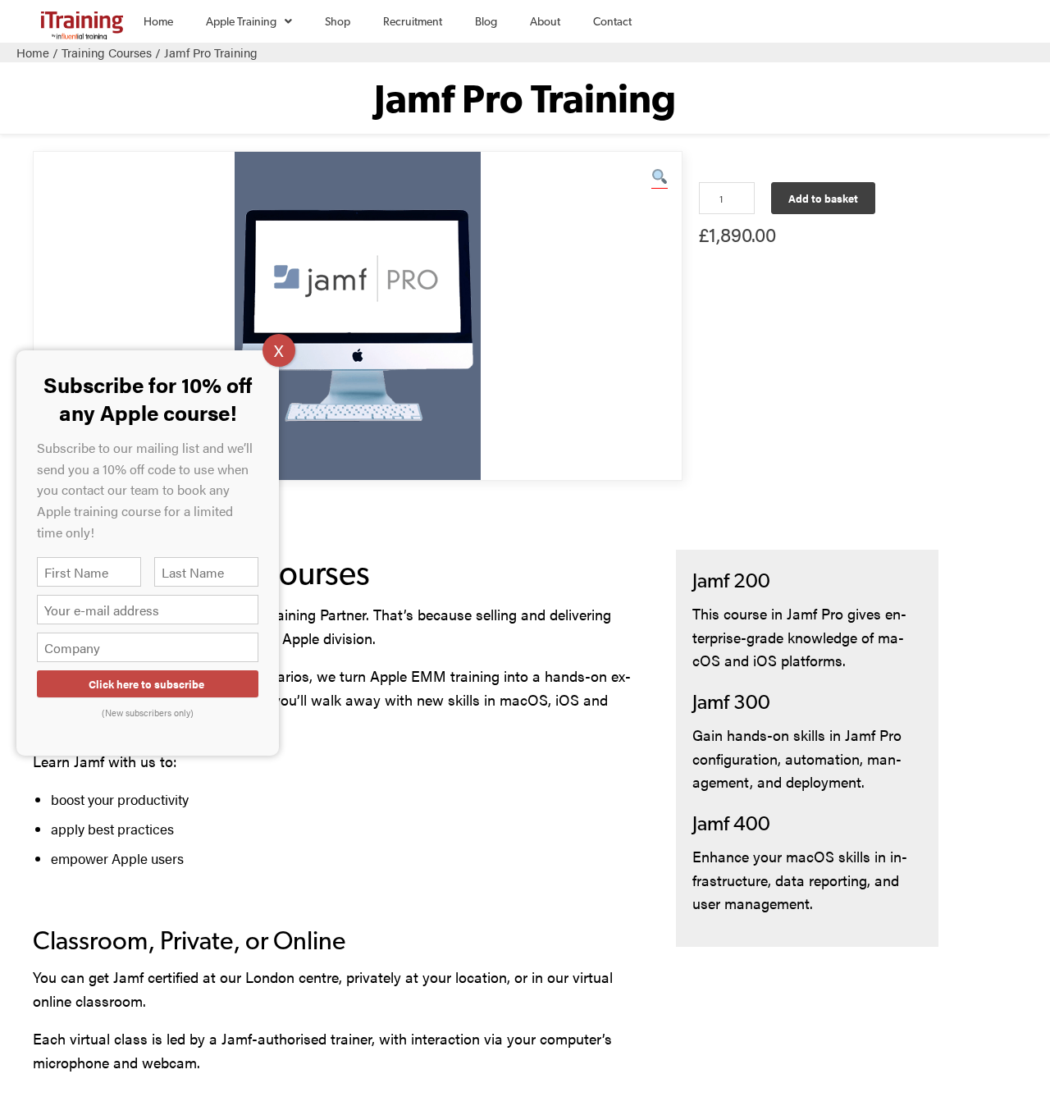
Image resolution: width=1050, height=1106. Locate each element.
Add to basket (823, 198)
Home (158, 21)
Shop (337, 21)
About (545, 21)
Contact (612, 21)
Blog (486, 21)
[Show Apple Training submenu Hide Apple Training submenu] (288, 21)
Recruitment (412, 21)
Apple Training (232, 29)
